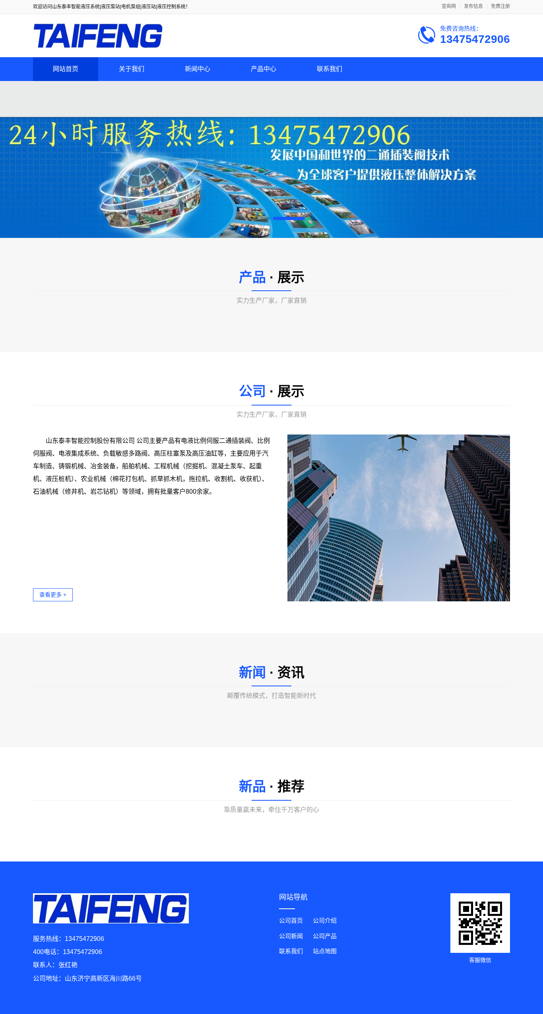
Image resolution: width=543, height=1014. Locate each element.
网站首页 (65, 69)
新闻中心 (197, 69)
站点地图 (325, 951)
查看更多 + (52, 594)
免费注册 (500, 6)
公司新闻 (291, 936)
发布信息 (473, 6)
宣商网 (449, 6)
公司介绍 (325, 920)
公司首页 (291, 920)
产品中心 (263, 69)
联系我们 (329, 69)
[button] (254, 218)
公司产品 (325, 936)
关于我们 (131, 69)
